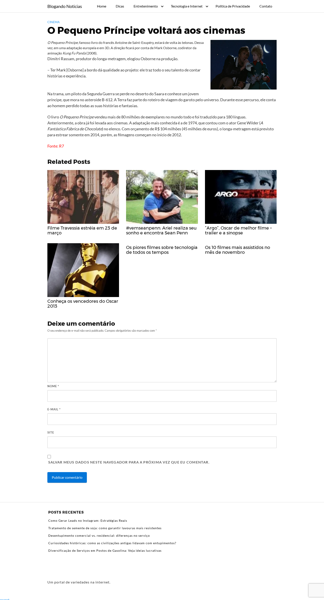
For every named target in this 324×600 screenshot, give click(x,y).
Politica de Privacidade (233, 6)
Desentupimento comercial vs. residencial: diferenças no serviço (99, 535)
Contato (265, 6)
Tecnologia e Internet (187, 6)
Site (50, 432)
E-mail (54, 409)
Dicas (120, 6)
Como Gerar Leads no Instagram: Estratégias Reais (87, 520)
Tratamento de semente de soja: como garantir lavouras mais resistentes (105, 528)
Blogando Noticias (64, 6)
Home (101, 6)
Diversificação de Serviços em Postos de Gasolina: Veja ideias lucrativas (105, 550)
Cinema (53, 22)
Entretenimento (146, 6)
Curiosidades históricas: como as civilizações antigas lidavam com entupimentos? (112, 543)
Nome (53, 386)
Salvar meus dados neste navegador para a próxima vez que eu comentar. (129, 462)
